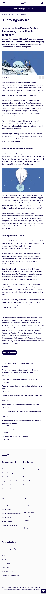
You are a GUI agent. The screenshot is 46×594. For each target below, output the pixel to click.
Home (4, 14)
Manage (21, 9)
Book (15, 9)
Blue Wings (10, 14)
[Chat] (43, 591)
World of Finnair (20, 14)
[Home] (23, 3)
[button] (4, 3)
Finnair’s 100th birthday (28, 90)
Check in (30, 9)
